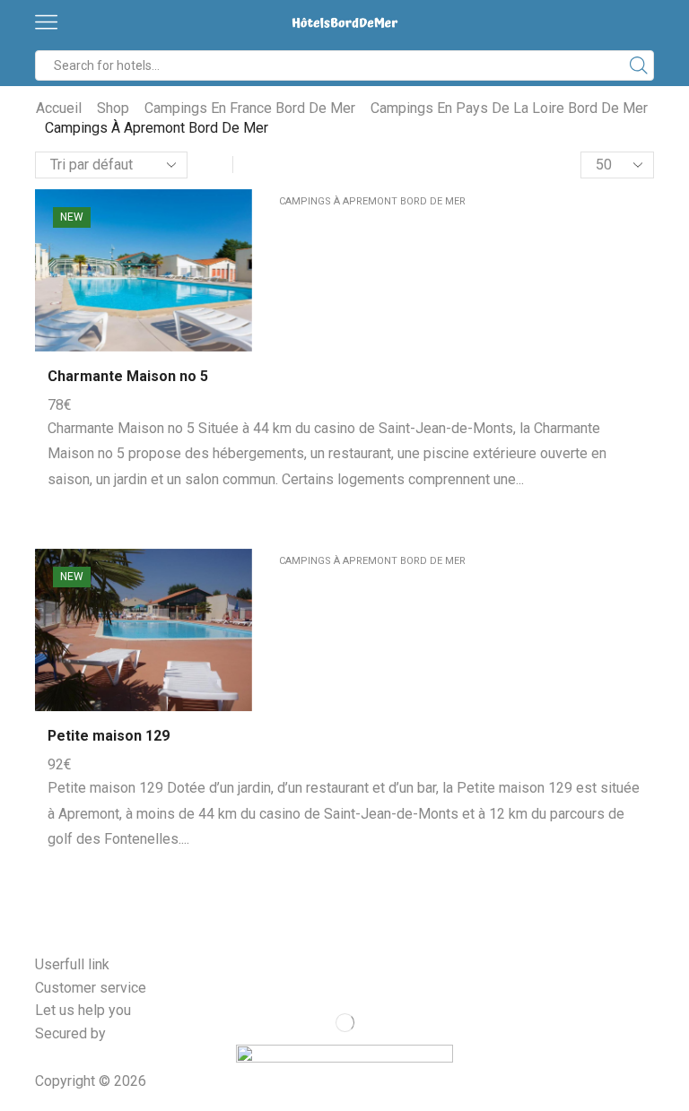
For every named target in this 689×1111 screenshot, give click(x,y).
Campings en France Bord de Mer (249, 108)
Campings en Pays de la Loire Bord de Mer (509, 108)
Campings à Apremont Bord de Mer (372, 201)
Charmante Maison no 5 (128, 376)
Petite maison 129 (109, 735)
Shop (113, 108)
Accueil (59, 108)
